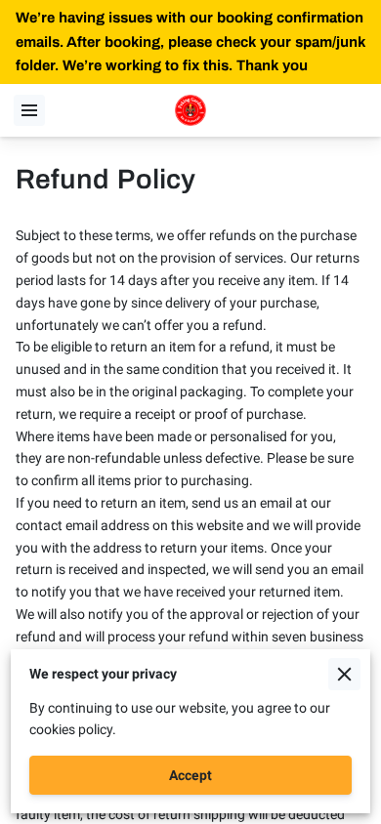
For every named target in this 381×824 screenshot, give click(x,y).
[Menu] (29, 110)
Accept (190, 775)
